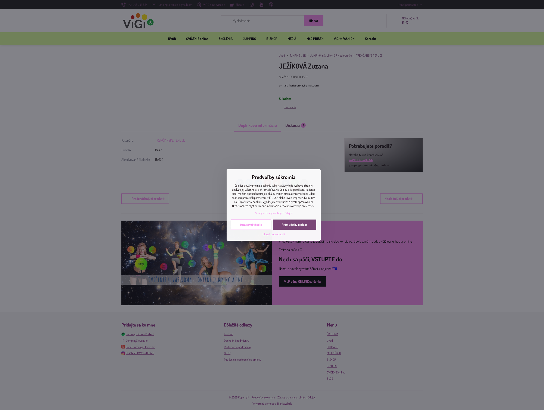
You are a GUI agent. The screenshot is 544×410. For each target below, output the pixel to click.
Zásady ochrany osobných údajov (274, 213)
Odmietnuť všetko (251, 224)
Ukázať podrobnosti (273, 234)
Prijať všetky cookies (294, 224)
